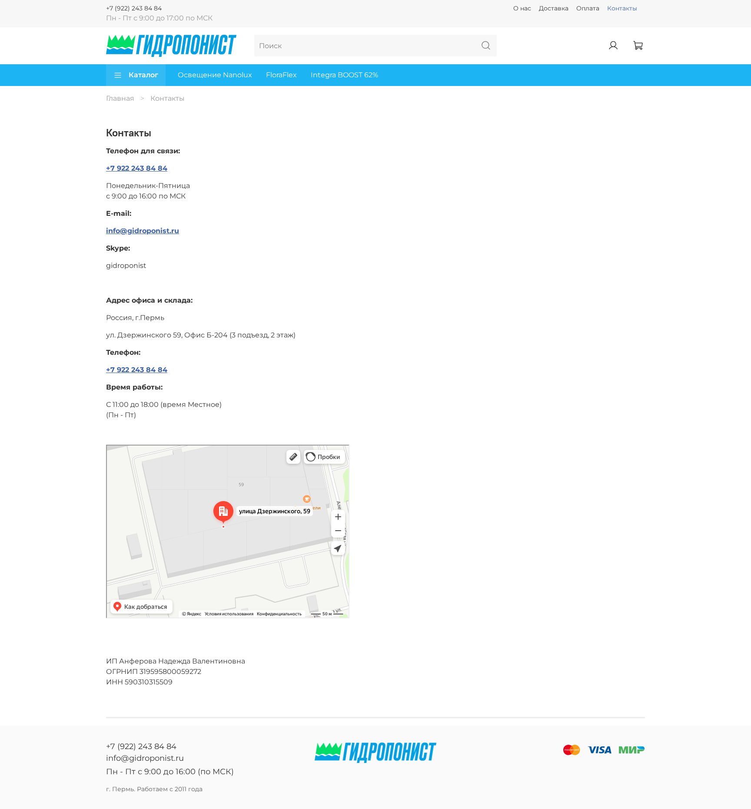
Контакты (622, 8)
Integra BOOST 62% (344, 75)
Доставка (553, 8)
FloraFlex (281, 75)
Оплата (587, 8)
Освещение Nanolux (215, 75)
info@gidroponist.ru (142, 231)
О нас (522, 8)
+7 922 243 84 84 (136, 168)
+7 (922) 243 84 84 (134, 8)
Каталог (143, 75)
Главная (120, 98)
